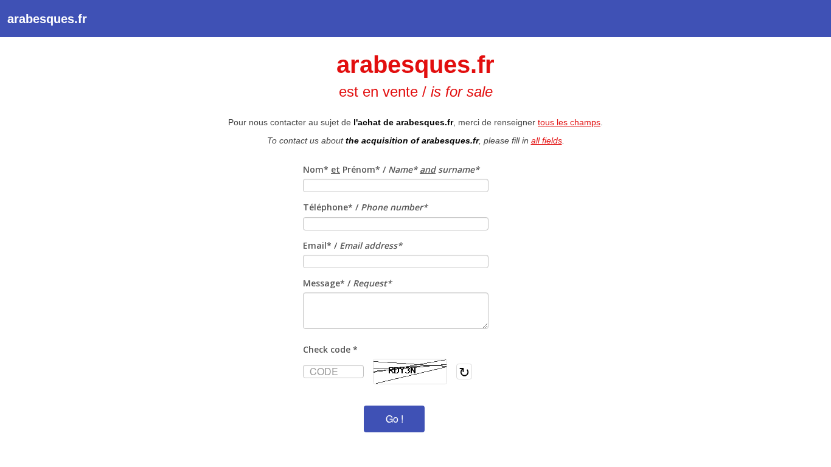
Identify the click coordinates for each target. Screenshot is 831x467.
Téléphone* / (365, 207)
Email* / (352, 245)
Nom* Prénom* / (391, 169)
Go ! (394, 419)
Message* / (347, 283)
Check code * (330, 349)
